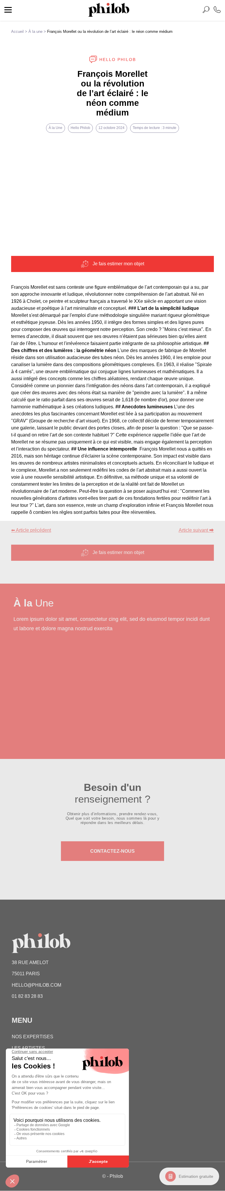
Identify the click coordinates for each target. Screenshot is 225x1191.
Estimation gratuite (196, 1176)
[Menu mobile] (8, 10)
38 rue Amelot (30, 962)
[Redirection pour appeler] (217, 10)
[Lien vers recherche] (205, 11)
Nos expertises (32, 1036)
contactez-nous (112, 850)
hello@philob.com (36, 985)
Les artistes (28, 1048)
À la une (35, 31)
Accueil (17, 31)
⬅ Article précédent (31, 530)
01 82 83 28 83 (27, 996)
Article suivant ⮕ (196, 530)
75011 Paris (26, 973)
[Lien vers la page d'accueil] (108, 15)
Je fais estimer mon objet (118, 263)
